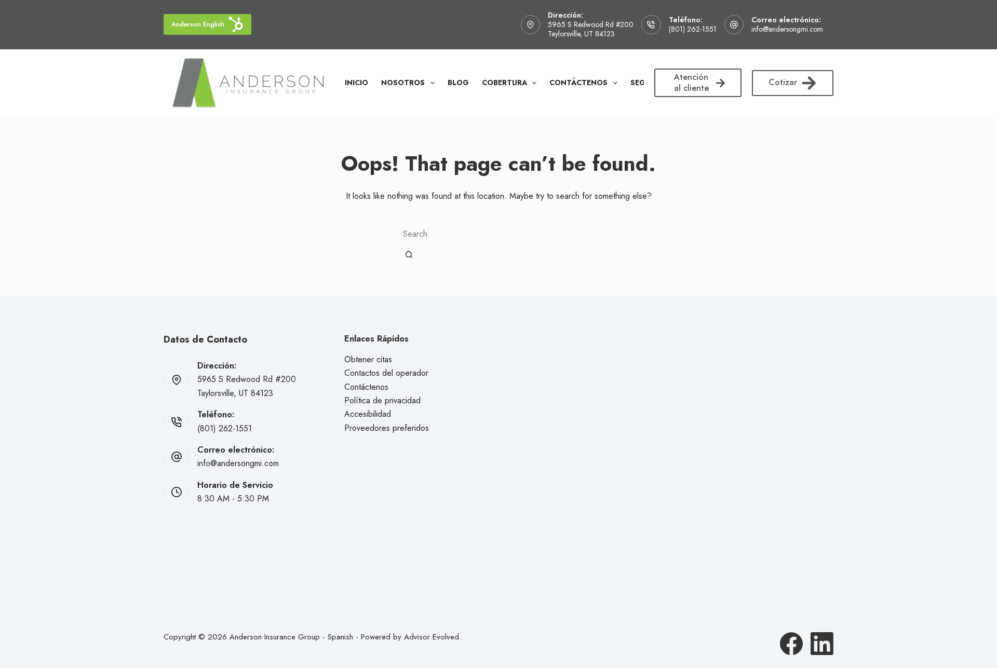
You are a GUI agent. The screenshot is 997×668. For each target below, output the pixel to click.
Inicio (356, 82)
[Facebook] (791, 643)
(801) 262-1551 (693, 29)
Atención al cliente (691, 82)
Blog (458, 82)
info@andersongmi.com (787, 29)
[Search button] (409, 254)
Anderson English (197, 24)
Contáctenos (578, 82)
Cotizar (783, 82)
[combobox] (469, 234)
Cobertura (504, 82)
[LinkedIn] (822, 643)
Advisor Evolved (431, 637)
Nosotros (403, 82)
